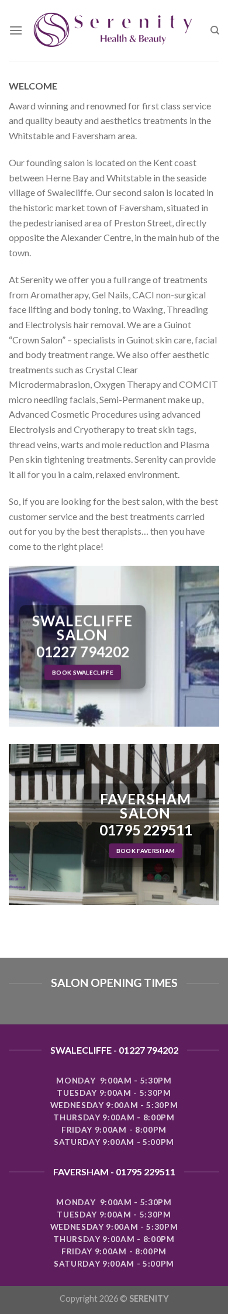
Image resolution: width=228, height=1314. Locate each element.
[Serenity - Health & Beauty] (116, 30)
